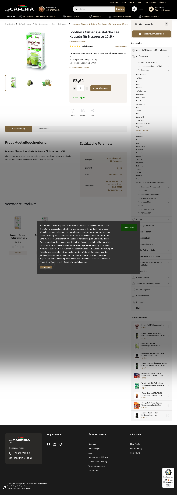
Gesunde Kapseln (142, 130)
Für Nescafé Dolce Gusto (147, 62)
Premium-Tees (142, 277)
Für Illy (140, 205)
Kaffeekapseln (142, 56)
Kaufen (18, 252)
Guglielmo (140, 127)
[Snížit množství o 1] (13, 247)
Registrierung (136, 448)
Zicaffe (138, 172)
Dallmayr (139, 166)
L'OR (137, 114)
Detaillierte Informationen (79, 67)
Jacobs (138, 110)
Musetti (138, 101)
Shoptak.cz (27, 486)
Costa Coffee (140, 97)
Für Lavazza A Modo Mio (147, 198)
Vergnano (139, 163)
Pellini (138, 143)
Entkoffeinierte (141, 75)
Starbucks (139, 133)
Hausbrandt (140, 94)
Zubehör (140, 302)
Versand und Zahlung (97, 461)
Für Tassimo (142, 190)
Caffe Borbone (141, 104)
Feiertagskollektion (145, 225)
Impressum (93, 470)
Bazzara (139, 176)
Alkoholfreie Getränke (145, 250)
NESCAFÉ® (139, 156)
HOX (29, 488)
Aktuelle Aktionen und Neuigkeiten (151, 50)
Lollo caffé (140, 117)
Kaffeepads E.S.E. (143, 237)
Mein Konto (135, 444)
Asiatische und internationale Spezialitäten (149, 263)
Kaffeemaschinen (143, 231)
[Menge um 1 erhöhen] (87, 88)
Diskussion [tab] (44, 128)
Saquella (139, 179)
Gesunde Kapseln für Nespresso (114, 160)
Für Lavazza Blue (144, 202)
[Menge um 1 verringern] (74, 88)
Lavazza (139, 88)
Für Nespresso (143, 70)
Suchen (120, 9)
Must (138, 107)
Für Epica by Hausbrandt (147, 209)
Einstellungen (46, 267)
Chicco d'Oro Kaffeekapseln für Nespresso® (151, 182)
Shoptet (15, 486)
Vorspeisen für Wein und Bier (148, 256)
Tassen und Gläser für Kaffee (148, 283)
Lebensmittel (142, 271)
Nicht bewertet (87, 46)
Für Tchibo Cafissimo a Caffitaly (150, 66)
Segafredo (139, 136)
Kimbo (138, 84)
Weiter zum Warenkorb (153, 33)
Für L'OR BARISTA (144, 213)
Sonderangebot (143, 289)
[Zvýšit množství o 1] (23, 247)
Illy (137, 81)
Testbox (139, 159)
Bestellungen (128, 2)
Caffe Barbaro (141, 91)
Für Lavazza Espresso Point (148, 194)
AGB (139, 2)
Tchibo (138, 169)
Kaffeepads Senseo (144, 244)
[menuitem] (39, 16)
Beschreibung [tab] (18, 128)
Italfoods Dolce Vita (143, 123)
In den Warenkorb (101, 88)
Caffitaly (139, 78)
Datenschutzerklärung (156, 2)
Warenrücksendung (96, 466)
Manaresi (139, 149)
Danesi (138, 140)
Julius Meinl (140, 120)
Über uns (114, 2)
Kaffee (139, 219)
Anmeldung (135, 452)
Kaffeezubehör (142, 295)
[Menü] (172, 469)
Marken (139, 308)
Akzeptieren (129, 227)
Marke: (121, 46)
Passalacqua (140, 146)
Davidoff (139, 153)
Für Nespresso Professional (149, 187)
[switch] (168, 485)
